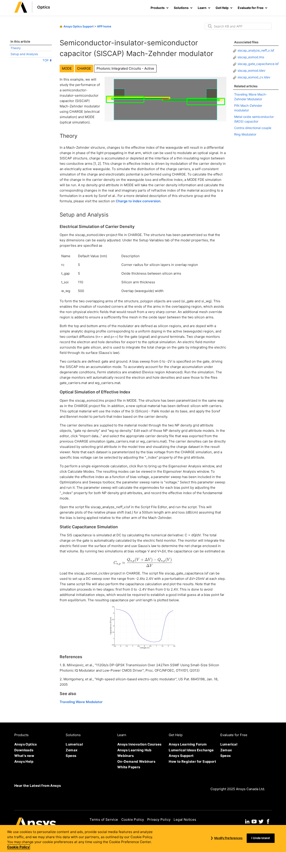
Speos (71, 756)
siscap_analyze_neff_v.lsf (256, 50)
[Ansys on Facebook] (268, 821)
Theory (16, 48)
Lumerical (74, 744)
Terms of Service (104, 819)
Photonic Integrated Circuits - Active (125, 68)
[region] (143, 838)
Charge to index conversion (138, 201)
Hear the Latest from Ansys (37, 785)
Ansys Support (181, 756)
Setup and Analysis (24, 54)
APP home (104, 26)
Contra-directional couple (252, 128)
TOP (46, 60)
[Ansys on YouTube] (254, 821)
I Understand (260, 838)
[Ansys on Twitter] (261, 821)
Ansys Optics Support (78, 26)
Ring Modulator (245, 134)
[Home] (32, 11)
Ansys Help (23, 761)
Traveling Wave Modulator (81, 702)
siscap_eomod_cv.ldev (254, 77)
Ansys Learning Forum (188, 744)
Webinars (125, 756)
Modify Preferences (228, 838)
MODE (67, 68)
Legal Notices (185, 819)
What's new (24, 756)
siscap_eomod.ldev (251, 70)
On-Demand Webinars (136, 761)
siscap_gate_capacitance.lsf (258, 64)
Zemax (72, 750)
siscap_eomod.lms (251, 57)
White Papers (128, 767)
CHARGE (84, 68)
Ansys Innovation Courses (139, 744)
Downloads (24, 750)
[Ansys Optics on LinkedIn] (247, 821)
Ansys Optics (25, 744)
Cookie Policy (132, 819)
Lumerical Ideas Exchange (191, 750)
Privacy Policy (159, 819)
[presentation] (143, 562)
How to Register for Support (192, 761)
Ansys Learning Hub (134, 750)
